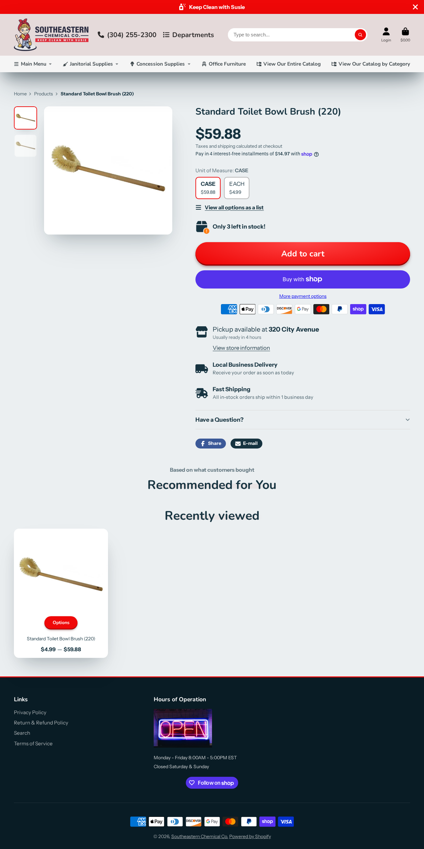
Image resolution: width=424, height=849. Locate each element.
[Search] (360, 34)
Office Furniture (227, 63)
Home (20, 94)
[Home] (51, 35)
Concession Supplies (160, 63)
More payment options (303, 296)
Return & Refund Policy (41, 722)
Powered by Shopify (250, 836)
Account (386, 34)
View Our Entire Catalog (292, 63)
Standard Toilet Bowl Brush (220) (61, 593)
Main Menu (33, 63)
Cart (405, 34)
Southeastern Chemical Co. (199, 836)
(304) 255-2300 (131, 34)
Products (43, 94)
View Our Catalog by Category (374, 63)
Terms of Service (33, 743)
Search (22, 733)
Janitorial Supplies (91, 63)
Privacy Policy (30, 712)
